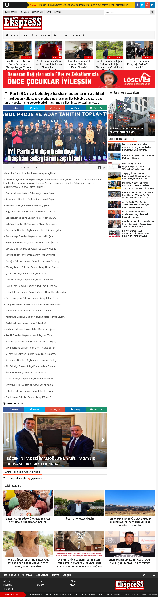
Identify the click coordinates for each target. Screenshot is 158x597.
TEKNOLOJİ (78, 35)
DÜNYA (14, 35)
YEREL (24, 35)
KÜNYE (48, 12)
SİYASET (57, 35)
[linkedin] (152, 5)
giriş (28, 478)
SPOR (67, 35)
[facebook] (137, 5)
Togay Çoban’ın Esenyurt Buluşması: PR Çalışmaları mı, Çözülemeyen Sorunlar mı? (81, 5)
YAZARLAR (25, 12)
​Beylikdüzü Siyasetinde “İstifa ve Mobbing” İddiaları (71, 594)
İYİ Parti (21, 403)
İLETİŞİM (57, 12)
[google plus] (147, 5)
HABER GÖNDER (11, 12)
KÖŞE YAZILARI (37, 12)
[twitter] (142, 5)
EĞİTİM (33, 35)
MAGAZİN (45, 35)
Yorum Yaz (98, 108)
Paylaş (14, 108)
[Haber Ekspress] (22, 23)
